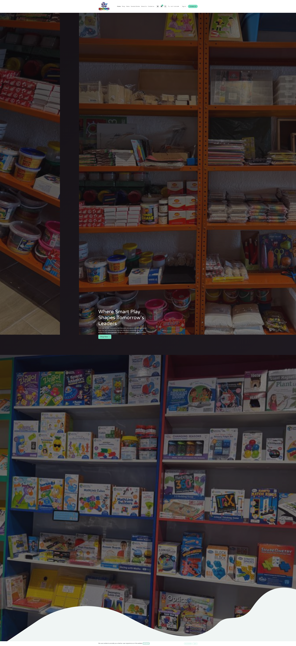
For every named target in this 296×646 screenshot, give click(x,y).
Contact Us (193, 6)
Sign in (184, 6)
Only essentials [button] (188, 643)
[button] (165, 6)
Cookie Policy (146, 643)
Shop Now (104, 337)
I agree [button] (195, 643)
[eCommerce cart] (157, 6)
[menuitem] (118, 6)
